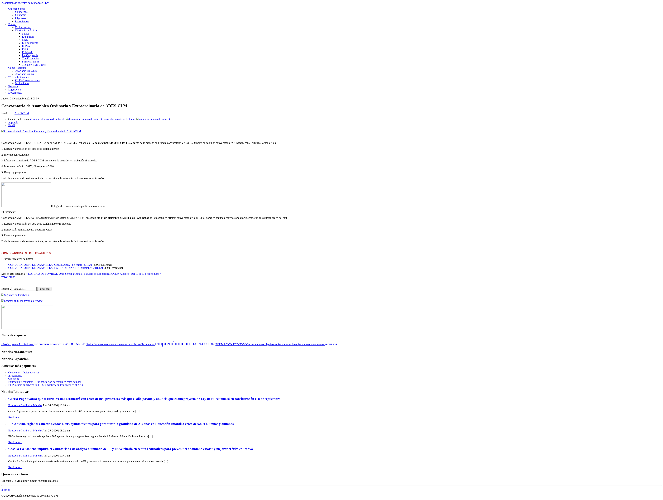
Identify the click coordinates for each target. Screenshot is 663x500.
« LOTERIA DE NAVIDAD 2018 (45, 273)
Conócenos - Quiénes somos (23, 372)
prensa (321, 344)
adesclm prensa (9, 344)
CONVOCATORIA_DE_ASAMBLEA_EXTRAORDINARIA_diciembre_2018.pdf (55, 267)
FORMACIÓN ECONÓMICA (233, 344)
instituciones (258, 344)
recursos (331, 344)
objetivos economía (306, 344)
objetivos (270, 344)
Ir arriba (5, 489)
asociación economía (49, 344)
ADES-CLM (22, 113)
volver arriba (8, 276)
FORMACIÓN (204, 344)
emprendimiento (174, 343)
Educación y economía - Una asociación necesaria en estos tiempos (44, 381)
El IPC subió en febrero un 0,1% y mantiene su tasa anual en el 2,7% (45, 384)
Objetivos (13, 378)
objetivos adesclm (285, 344)
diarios (90, 344)
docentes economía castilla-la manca (135, 344)
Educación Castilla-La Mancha (25, 405)
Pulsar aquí (44, 289)
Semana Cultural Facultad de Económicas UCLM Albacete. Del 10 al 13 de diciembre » (113, 273)
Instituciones (15, 375)
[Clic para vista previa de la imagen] (41, 131)
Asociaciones (26, 344)
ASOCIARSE (75, 344)
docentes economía (104, 344)
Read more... (15, 417)
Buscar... (6, 288)
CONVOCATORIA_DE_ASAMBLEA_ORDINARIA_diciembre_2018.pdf (50, 264)
